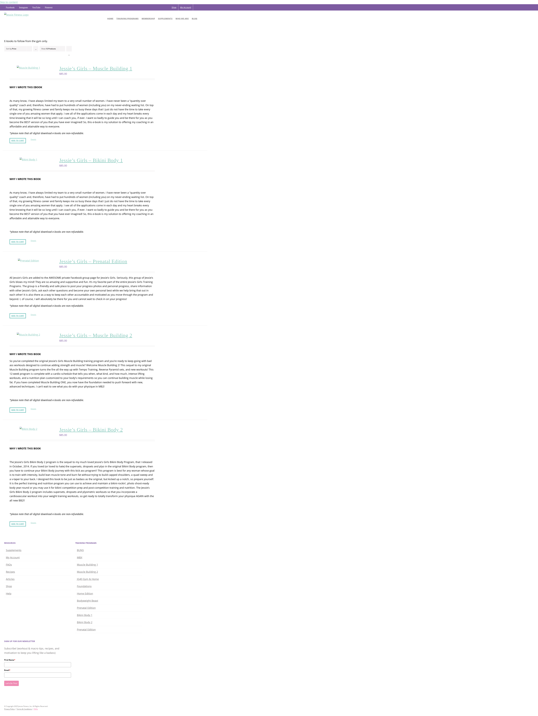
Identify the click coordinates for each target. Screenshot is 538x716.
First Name (9, 660)
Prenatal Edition (86, 607)
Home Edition (85, 593)
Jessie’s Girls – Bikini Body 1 (91, 160)
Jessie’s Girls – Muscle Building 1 (95, 68)
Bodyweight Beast (87, 600)
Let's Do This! (11, 683)
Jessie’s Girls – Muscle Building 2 (95, 335)
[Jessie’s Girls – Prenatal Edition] (28, 260)
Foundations (84, 586)
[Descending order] (36, 49)
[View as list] (69, 54)
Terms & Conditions (24, 709)
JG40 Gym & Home (88, 579)
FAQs (9, 564)
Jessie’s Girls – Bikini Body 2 (91, 430)
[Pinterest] (17, 695)
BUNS (80, 550)
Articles (10, 579)
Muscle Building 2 (87, 571)
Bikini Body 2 (84, 622)
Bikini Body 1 (84, 615)
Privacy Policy (9, 709)
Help (8, 593)
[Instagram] (9, 695)
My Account (13, 557)
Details (33, 139)
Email (7, 670)
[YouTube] (13, 695)
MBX (79, 557)
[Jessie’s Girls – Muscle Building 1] (28, 68)
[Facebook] (5, 695)
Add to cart (17, 140)
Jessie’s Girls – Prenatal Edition (93, 261)
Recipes (10, 571)
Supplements (13, 550)
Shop (9, 586)
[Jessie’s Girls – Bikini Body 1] (28, 159)
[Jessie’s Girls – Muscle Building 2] (28, 334)
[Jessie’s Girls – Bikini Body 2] (28, 429)
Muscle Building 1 (87, 564)
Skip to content (9, 2)
